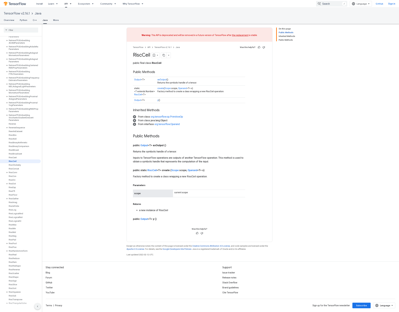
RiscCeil (138, 94)
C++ (35, 20)
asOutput (162, 79)
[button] (20, 42)
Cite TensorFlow (230, 292)
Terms (49, 305)
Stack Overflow (229, 282)
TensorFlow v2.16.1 (17, 13)
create (160, 88)
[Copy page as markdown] (164, 55)
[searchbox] (21, 30)
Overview (9, 20)
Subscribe (361, 305)
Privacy (58, 305)
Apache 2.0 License (135, 249)
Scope (168, 88)
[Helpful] (259, 47)
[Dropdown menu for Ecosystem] (93, 3)
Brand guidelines (230, 287)
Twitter (49, 287)
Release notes (229, 277)
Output (137, 79)
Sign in (391, 3)
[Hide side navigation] (37, 306)
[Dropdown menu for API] (71, 3)
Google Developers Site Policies (177, 249)
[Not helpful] (263, 47)
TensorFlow (138, 47)
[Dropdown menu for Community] (116, 3)
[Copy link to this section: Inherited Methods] (163, 110)
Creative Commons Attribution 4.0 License (211, 246)
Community (106, 3)
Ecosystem (84, 3)
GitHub (379, 3)
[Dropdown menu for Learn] (58, 3)
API (66, 3)
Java (38, 13)
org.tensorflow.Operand (167, 124)
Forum (49, 277)
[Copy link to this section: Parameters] (148, 185)
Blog (48, 272)
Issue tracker (228, 272)
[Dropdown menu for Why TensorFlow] (143, 3)
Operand (182, 88)
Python (23, 20)
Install (39, 3)
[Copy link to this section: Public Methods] (158, 72)
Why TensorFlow (131, 3)
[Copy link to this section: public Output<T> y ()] (160, 219)
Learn (51, 3)
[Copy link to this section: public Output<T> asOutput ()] (170, 145)
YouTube (50, 292)
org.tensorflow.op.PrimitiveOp (167, 116)
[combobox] (331, 4)
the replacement (240, 35)
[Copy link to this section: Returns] (144, 204)
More (56, 20)
